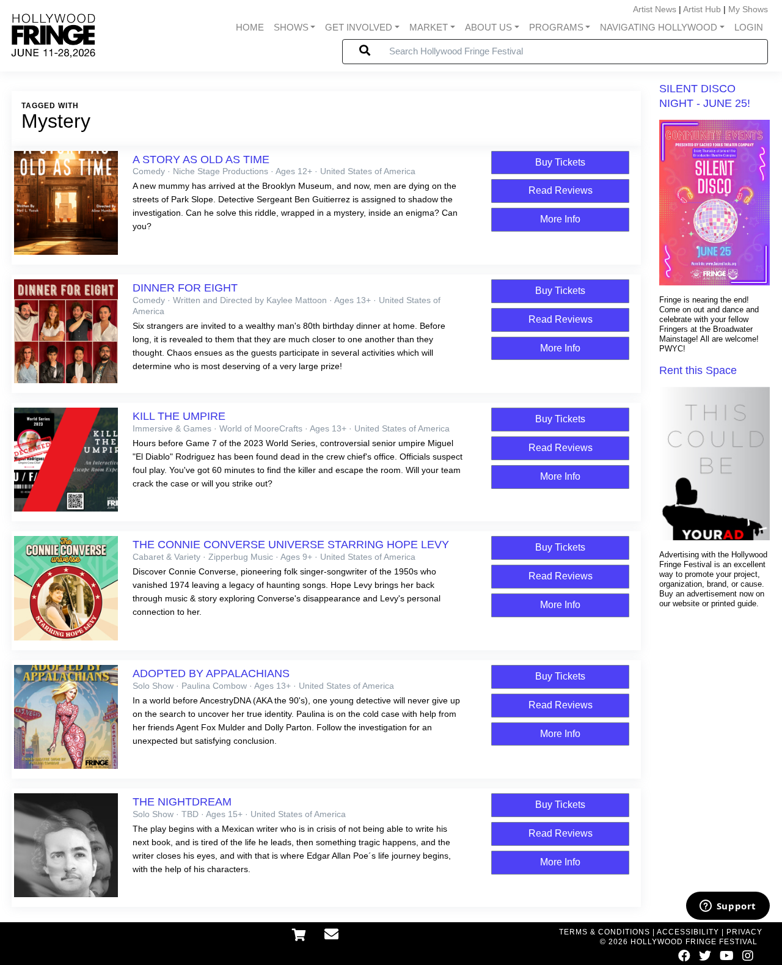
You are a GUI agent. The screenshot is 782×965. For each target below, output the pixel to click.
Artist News (654, 9)
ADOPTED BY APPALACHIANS (211, 673)
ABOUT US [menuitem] (488, 27)
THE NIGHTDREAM (182, 802)
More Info (560, 219)
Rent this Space (698, 370)
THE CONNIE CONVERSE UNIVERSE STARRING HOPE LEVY (291, 544)
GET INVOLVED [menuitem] (358, 27)
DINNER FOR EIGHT (185, 288)
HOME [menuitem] (250, 27)
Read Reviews (560, 190)
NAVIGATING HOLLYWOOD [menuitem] (658, 27)
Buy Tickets (560, 162)
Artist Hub (702, 9)
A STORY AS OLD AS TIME (201, 159)
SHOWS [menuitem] (291, 27)
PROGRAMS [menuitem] (556, 27)
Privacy (744, 932)
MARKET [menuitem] (428, 27)
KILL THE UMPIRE (179, 416)
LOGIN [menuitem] (748, 27)
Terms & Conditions (604, 932)
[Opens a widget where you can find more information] (727, 907)
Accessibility (688, 932)
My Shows (748, 9)
